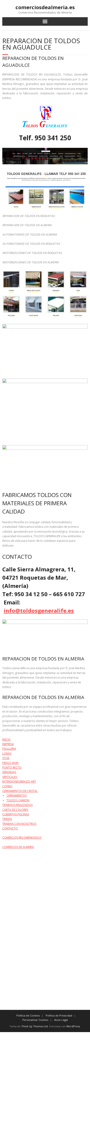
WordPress (73, 1026)
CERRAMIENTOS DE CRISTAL (20, 791)
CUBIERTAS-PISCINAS (15, 814)
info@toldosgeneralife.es (39, 610)
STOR (5, 758)
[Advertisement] (45, 1077)
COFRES (7, 786)
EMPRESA (8, 744)
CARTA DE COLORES (15, 810)
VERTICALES (9, 777)
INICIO (6, 739)
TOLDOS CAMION (17, 800)
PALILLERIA (9, 749)
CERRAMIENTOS (16, 795)
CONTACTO (10, 828)
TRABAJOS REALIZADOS (17, 805)
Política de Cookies (28, 1015)
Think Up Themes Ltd (34, 1026)
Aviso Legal (61, 1020)
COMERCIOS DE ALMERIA (18, 847)
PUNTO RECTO (11, 767)
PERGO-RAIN (10, 763)
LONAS (6, 753)
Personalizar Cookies (35, 1020)
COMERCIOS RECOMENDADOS (21, 837)
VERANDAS (9, 772)
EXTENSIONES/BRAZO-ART (19, 781)
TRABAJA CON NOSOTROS (19, 824)
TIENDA (7, 819)
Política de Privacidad (59, 1015)
